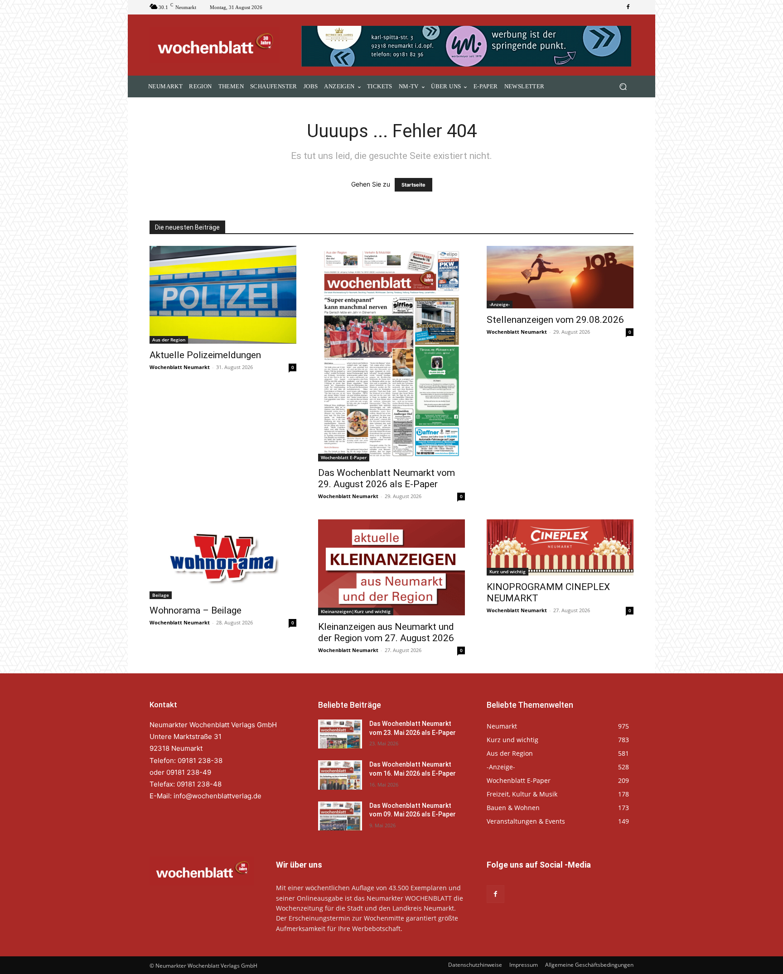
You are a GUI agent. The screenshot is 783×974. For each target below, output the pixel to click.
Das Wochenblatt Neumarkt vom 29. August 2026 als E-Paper (386, 478)
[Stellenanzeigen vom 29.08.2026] (560, 277)
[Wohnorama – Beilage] (223, 559)
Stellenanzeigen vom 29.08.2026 (555, 319)
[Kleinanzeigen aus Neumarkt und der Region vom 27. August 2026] (391, 567)
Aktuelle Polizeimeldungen (205, 355)
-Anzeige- (499, 304)
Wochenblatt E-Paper (344, 457)
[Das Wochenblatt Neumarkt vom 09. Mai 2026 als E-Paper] (340, 815)
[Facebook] (628, 7)
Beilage (160, 595)
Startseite (413, 185)
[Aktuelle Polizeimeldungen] (223, 295)
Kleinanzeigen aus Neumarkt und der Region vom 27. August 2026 (386, 632)
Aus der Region (168, 339)
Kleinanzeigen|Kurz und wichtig (356, 611)
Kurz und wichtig (507, 571)
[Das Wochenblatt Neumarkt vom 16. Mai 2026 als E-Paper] (340, 774)
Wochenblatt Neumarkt (180, 367)
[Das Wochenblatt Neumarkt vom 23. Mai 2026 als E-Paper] (340, 734)
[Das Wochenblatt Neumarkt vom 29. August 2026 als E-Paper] (391, 353)
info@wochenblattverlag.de (217, 796)
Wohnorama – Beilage (196, 610)
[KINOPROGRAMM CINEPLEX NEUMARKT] (560, 547)
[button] (622, 86)
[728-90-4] (467, 46)
